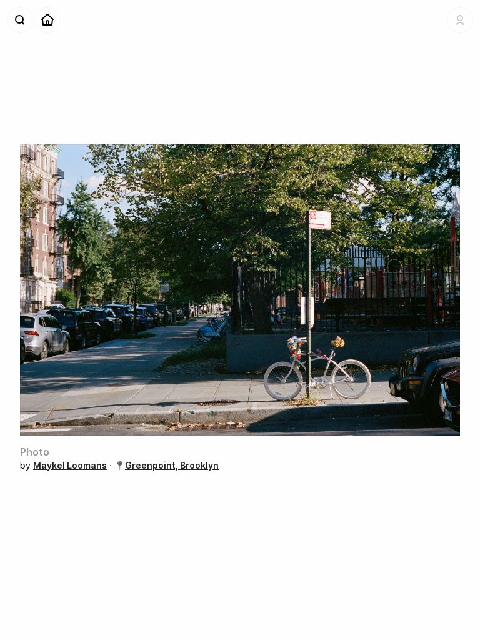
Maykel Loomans (70, 465)
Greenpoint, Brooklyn (172, 465)
